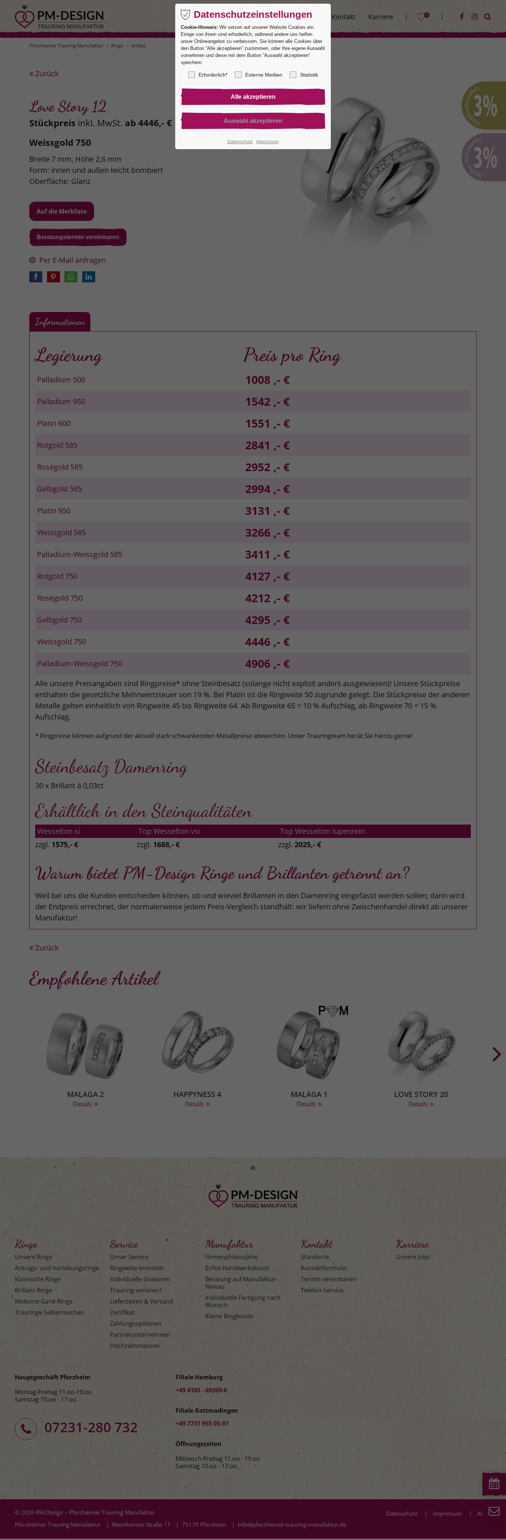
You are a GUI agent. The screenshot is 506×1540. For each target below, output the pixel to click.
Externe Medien (263, 75)
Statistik (309, 75)
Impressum (267, 141)
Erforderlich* (213, 75)
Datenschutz (240, 141)
